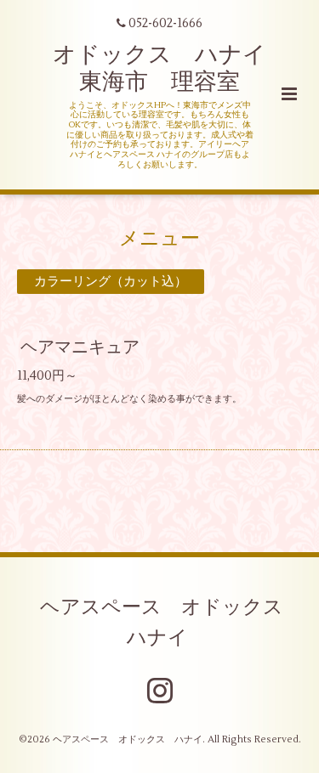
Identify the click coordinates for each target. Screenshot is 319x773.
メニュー (159, 238)
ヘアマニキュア (80, 347)
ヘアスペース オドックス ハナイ (171, 622)
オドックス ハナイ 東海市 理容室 (171, 68)
